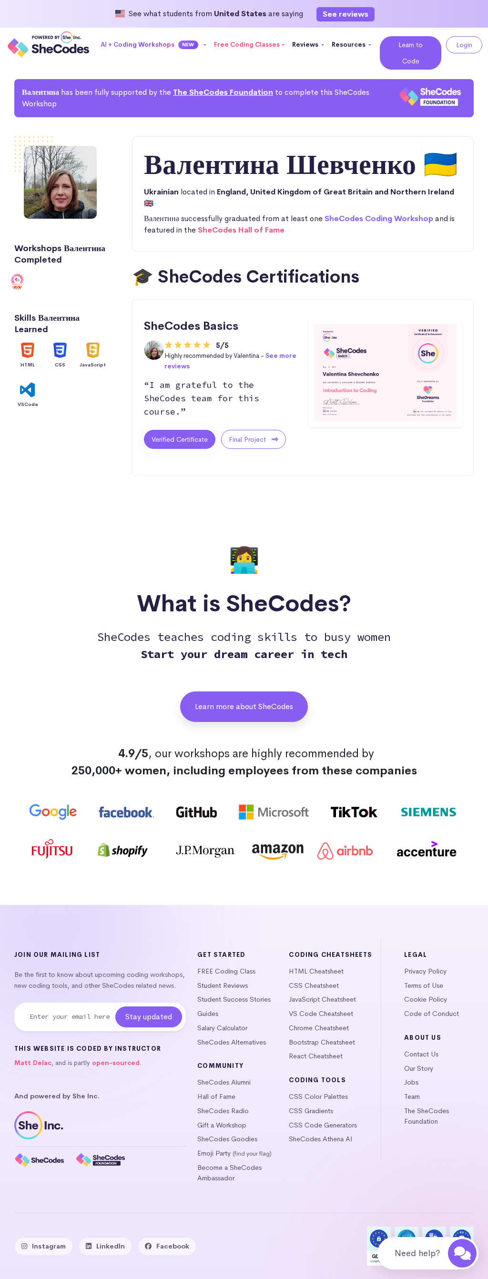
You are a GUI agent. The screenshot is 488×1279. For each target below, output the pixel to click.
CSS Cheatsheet (314, 985)
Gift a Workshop (221, 1125)
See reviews (345, 14)
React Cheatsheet (316, 1056)
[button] (154, 44)
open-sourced (116, 1063)
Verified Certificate (180, 439)
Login (464, 45)
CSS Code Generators (323, 1125)
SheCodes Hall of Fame (241, 230)
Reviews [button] (306, 45)
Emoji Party (214, 1153)
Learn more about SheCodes (244, 706)
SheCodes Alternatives (231, 1042)
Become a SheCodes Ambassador (229, 1172)
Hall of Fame (216, 1096)
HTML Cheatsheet (316, 971)
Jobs (411, 1082)
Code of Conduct (431, 1013)
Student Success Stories (234, 999)
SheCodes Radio (223, 1110)
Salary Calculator (222, 1028)
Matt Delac (32, 1063)
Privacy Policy (425, 971)
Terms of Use (423, 985)
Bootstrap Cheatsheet (322, 1042)
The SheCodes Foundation (223, 92)
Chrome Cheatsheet (319, 1028)
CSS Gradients (311, 1110)
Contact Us (421, 1054)
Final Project (248, 439)
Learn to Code (410, 53)
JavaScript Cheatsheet (322, 999)
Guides (207, 1013)
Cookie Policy (425, 999)
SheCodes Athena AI (321, 1139)
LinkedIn (110, 1246)
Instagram (49, 1246)
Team (412, 1096)
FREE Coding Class (226, 971)
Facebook (172, 1246)
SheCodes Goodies (227, 1139)
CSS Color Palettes (318, 1096)
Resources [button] (349, 45)
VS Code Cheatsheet (321, 1013)
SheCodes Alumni (224, 1082)
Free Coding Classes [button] (247, 45)
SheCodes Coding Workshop (379, 218)
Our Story (418, 1068)
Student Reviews (222, 985)
